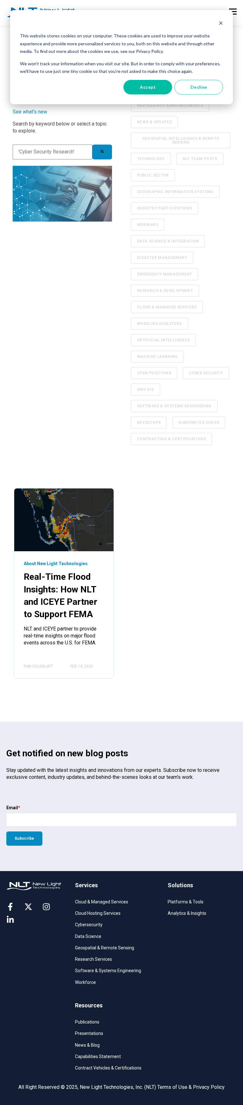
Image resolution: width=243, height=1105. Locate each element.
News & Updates (154, 122)
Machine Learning (157, 356)
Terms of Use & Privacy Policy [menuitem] (191, 1087)
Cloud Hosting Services (98, 913)
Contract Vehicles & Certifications (108, 1067)
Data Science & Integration (168, 241)
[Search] (102, 152)
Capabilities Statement (98, 1056)
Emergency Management (164, 274)
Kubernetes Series (198, 422)
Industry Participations (164, 208)
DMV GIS (145, 389)
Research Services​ (93, 959)
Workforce (85, 982)
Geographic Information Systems (175, 192)
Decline (198, 87)
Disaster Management (162, 257)
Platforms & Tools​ (185, 901)
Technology (151, 159)
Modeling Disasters (159, 323)
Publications (87, 1021)
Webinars (147, 225)
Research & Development (165, 290)
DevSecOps (149, 422)
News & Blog (87, 1045)
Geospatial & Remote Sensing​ (104, 947)
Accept (148, 87)
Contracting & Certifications (171, 439)
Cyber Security (206, 373)
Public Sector (153, 175)
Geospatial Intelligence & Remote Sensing (180, 140)
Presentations (89, 1033)
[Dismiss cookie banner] (221, 24)
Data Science (88, 936)
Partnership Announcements (170, 105)
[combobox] (52, 152)
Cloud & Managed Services (167, 307)
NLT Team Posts (200, 159)
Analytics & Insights (187, 913)
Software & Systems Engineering (174, 406)
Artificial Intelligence (163, 340)
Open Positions (154, 373)
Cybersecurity (89, 924)
